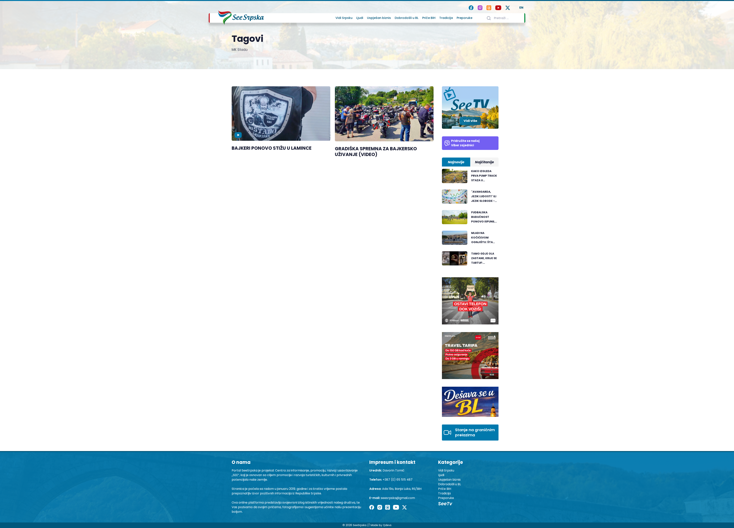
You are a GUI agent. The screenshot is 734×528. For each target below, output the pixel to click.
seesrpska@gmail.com (398, 498)
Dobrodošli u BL (406, 18)
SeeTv (445, 504)
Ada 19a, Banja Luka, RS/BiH (401, 489)
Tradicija (446, 18)
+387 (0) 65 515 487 (397, 479)
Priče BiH (428, 18)
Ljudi (359, 18)
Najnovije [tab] (456, 162)
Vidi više (470, 121)
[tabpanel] (470, 219)
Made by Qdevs (381, 525)
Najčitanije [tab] (484, 162)
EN (521, 7)
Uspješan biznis (379, 18)
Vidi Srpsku (343, 18)
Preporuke (464, 18)
